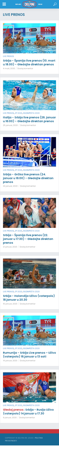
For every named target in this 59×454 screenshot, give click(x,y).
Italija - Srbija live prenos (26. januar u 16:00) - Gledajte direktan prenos (29, 119)
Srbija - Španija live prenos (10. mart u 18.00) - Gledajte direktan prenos (29, 62)
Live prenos (8, 56)
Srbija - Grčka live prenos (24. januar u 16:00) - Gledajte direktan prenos (28, 178)
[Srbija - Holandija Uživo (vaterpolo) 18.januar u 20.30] (29, 274)
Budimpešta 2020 (31, 113)
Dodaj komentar (25, 68)
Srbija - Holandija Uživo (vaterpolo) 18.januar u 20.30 (29, 298)
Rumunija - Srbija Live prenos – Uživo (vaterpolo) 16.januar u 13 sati (29, 354)
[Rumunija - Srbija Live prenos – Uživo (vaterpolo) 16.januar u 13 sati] (29, 331)
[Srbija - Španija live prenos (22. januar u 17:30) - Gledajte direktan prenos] (29, 213)
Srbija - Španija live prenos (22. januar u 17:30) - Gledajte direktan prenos (28, 239)
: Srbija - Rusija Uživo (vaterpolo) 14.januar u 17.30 (28, 411)
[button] (55, 4)
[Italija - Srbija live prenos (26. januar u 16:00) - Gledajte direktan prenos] (29, 95)
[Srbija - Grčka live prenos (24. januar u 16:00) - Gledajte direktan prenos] (29, 152)
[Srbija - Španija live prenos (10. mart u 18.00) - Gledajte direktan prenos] (29, 38)
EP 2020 (18, 113)
